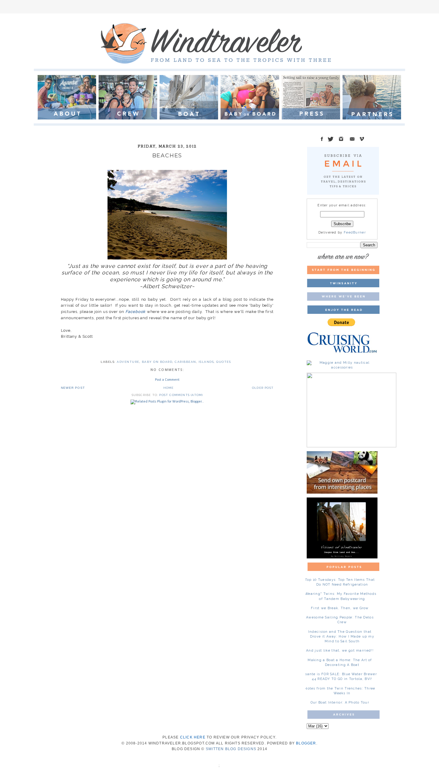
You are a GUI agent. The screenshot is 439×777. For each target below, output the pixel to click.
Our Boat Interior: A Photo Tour (340, 702)
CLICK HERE (192, 737)
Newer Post (73, 387)
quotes (223, 361)
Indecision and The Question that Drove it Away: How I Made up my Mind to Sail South (341, 636)
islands (206, 361)
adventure (128, 361)
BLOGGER (306, 743)
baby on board (157, 361)
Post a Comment (167, 380)
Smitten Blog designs (231, 749)
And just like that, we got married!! (340, 650)
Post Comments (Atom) (181, 395)
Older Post (263, 387)
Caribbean (185, 361)
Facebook (135, 311)
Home (168, 387)
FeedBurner (355, 232)
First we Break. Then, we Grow (340, 608)
